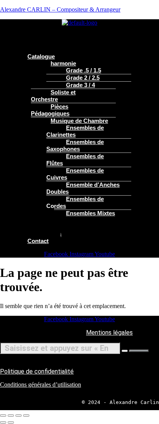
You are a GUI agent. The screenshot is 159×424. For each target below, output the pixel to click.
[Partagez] (18, 415)
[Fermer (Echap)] (26, 415)
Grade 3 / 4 (80, 85)
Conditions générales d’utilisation (40, 384)
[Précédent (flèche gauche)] (3, 422)
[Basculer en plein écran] (11, 415)
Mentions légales (109, 332)
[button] (79, 29)
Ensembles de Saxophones (75, 145)
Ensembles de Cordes (75, 202)
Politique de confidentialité (37, 371)
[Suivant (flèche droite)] (11, 422)
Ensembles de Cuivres (75, 174)
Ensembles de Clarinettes (75, 131)
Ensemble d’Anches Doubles (83, 188)
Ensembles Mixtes (90, 213)
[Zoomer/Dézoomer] (3, 415)
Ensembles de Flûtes (75, 159)
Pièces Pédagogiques (50, 110)
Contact (38, 241)
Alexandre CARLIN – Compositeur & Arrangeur (60, 9)
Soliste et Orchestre (53, 95)
